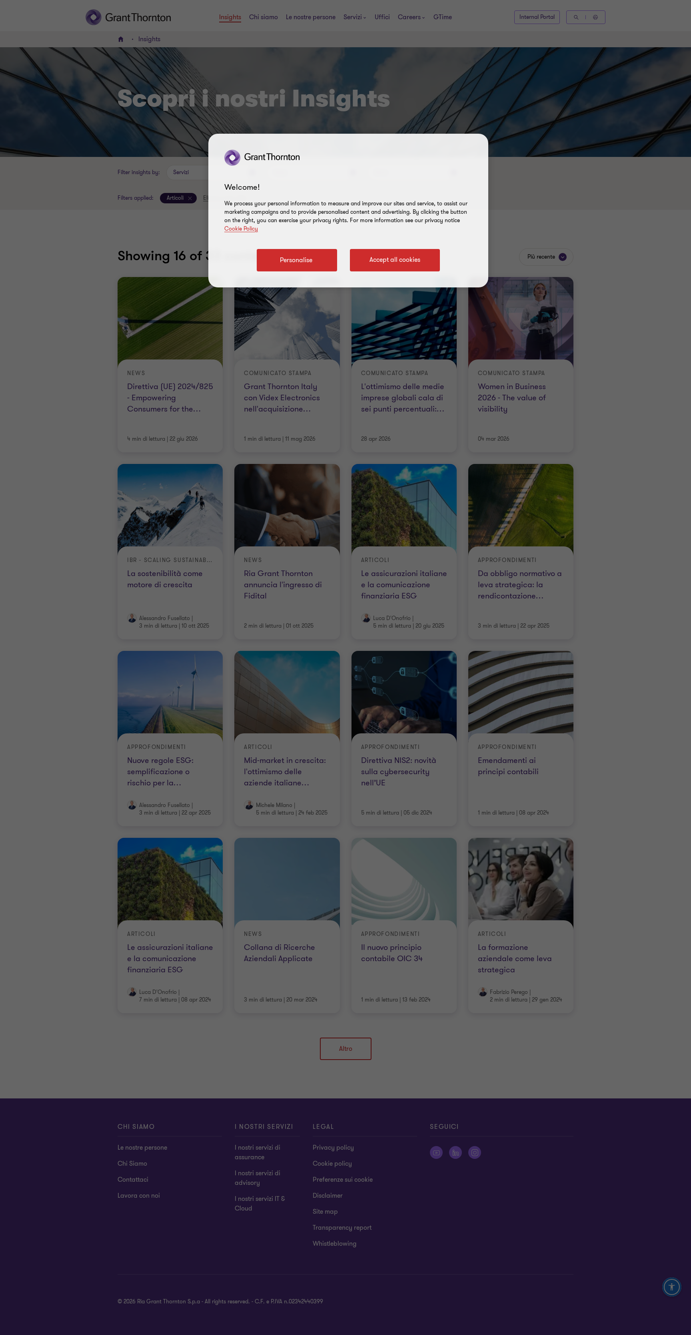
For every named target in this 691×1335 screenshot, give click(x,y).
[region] (348, 210)
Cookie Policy (241, 229)
